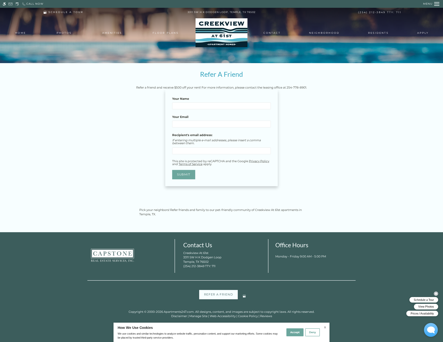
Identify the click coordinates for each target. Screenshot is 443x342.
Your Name (187, 98)
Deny (312, 332)
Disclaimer (179, 316)
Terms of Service (190, 164)
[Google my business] (244, 297)
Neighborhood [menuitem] (324, 32)
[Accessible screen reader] (4, 4)
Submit (183, 174)
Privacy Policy (259, 161)
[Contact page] (10, 4)
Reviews (266, 316)
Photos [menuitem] (64, 32)
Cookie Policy (248, 316)
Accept (295, 332)
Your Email (187, 117)
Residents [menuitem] (378, 32)
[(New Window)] (45, 12)
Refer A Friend (218, 294)
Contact (272, 32)
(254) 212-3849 (379, 12)
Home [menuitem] (20, 32)
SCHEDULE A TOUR (65, 12)
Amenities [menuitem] (112, 32)
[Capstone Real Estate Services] (112, 255)
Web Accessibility (223, 316)
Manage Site (198, 316)
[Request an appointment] (17, 4)
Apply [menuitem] (423, 32)
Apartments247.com (179, 311)
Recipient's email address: (192, 135)
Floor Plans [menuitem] (166, 32)
